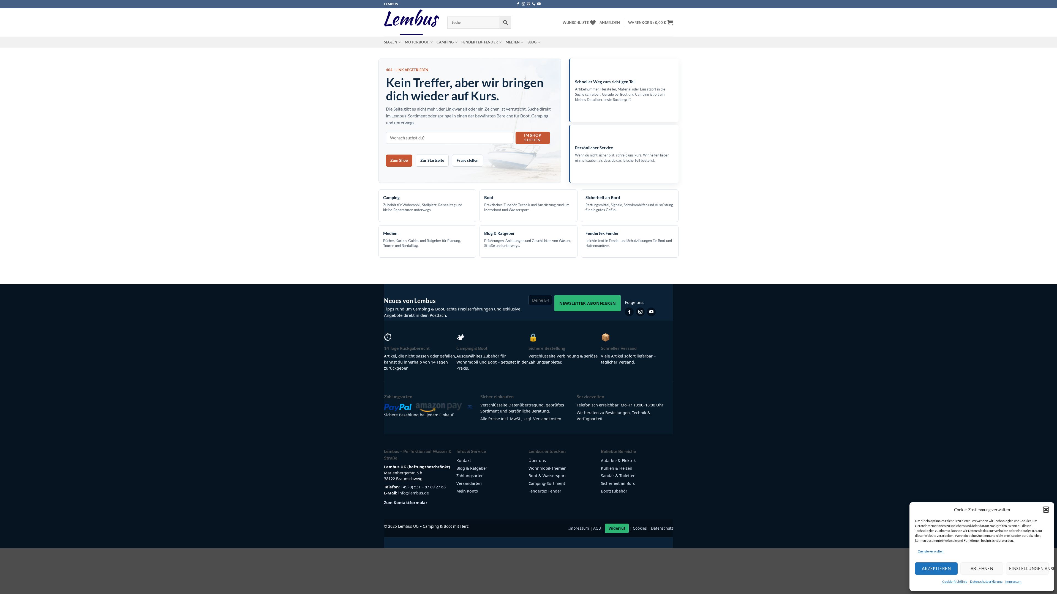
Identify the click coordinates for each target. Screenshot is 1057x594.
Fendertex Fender (544, 491)
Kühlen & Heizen (616, 468)
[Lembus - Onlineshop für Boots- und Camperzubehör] (411, 22)
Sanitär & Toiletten (618, 475)
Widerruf (617, 528)
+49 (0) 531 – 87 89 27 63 (423, 487)
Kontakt (463, 460)
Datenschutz (662, 528)
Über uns (537, 460)
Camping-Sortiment (546, 483)
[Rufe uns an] (533, 4)
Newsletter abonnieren (587, 303)
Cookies (640, 528)
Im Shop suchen (532, 137)
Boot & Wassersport (547, 475)
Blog (532, 42)
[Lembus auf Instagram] (640, 311)
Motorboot (417, 42)
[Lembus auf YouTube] (651, 311)
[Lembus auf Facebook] (629, 311)
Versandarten (469, 483)
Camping (445, 42)
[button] (1046, 509)
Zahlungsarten (470, 475)
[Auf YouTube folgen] (539, 4)
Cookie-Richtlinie (954, 581)
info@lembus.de (413, 493)
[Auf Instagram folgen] (523, 4)
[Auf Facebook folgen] (518, 4)
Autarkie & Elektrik (618, 460)
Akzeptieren (936, 568)
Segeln (390, 42)
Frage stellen (467, 160)
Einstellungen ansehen (1029, 568)
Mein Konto (467, 491)
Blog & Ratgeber (471, 468)
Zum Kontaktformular (405, 502)
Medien (513, 42)
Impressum (1013, 581)
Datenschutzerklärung (986, 581)
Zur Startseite (432, 160)
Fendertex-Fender (479, 42)
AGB (597, 528)
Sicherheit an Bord (618, 483)
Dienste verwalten (931, 551)
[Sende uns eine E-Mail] (528, 4)
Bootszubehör (614, 491)
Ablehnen (982, 568)
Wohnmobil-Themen (547, 468)
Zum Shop (399, 160)
